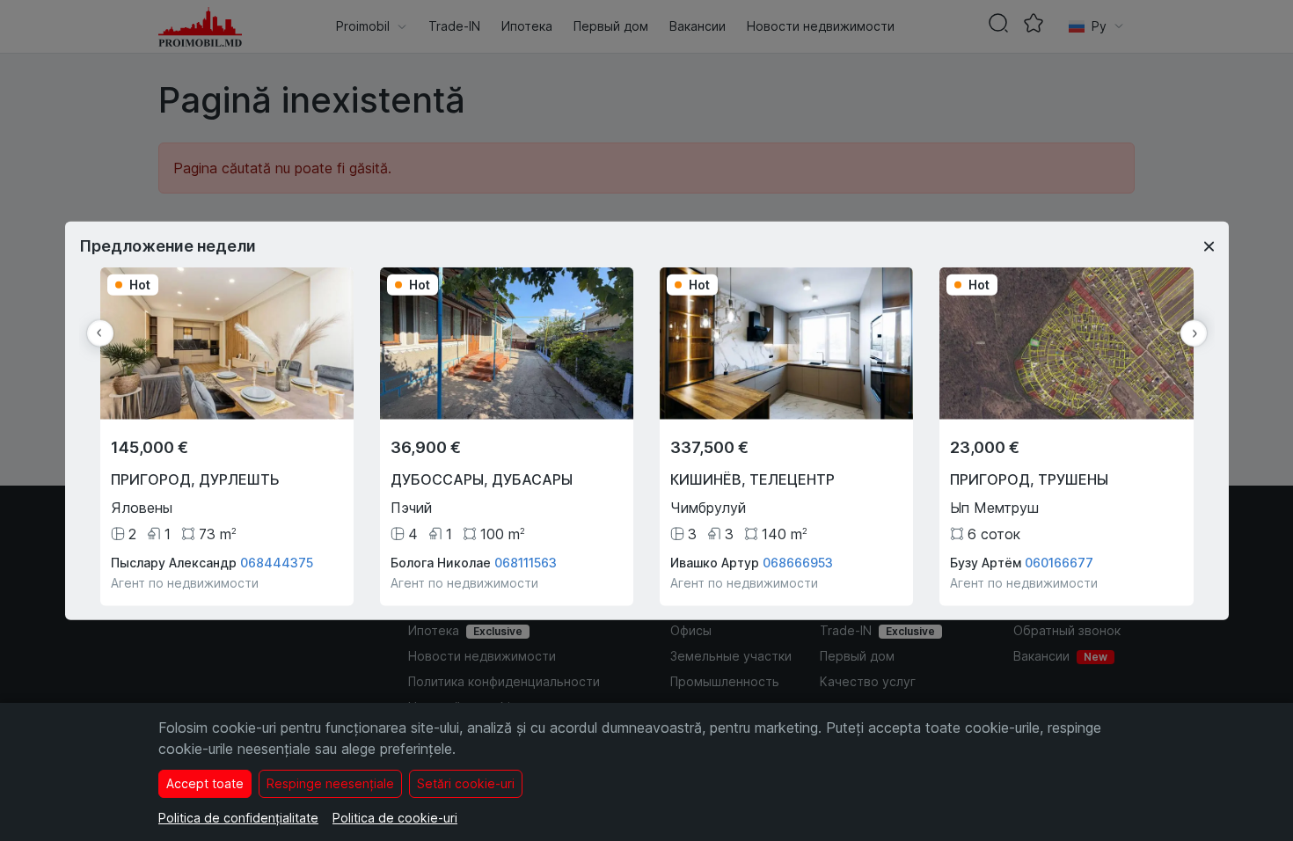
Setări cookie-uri (466, 783)
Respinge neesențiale (330, 783)
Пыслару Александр (174, 561)
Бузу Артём (985, 561)
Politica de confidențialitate (238, 817)
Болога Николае (441, 561)
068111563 (525, 561)
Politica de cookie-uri (394, 817)
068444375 (276, 561)
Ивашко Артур (714, 561)
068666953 (798, 561)
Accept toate (205, 783)
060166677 (1059, 561)
